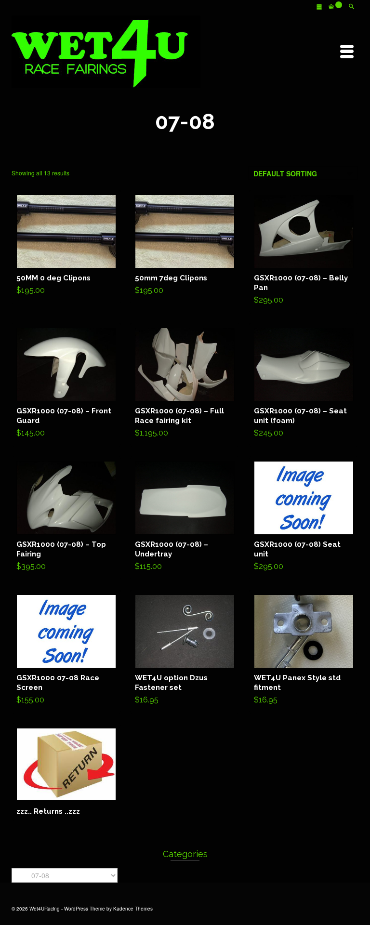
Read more (66, 771)
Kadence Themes (133, 908)
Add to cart (66, 246)
